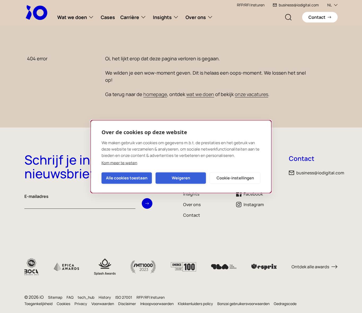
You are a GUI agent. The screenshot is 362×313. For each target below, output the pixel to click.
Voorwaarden (102, 303)
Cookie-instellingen (235, 178)
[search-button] (288, 17)
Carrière (129, 17)
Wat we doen (72, 17)
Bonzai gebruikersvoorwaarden (243, 303)
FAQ (70, 297)
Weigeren (181, 178)
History (105, 297)
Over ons (196, 17)
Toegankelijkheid (38, 303)
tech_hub (86, 297)
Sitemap (55, 297)
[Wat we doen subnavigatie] (91, 17)
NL (329, 4)
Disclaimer (127, 303)
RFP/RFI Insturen (250, 4)
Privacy (80, 303)
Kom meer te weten (119, 162)
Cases (108, 17)
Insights (162, 17)
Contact (191, 215)
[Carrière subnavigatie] (143, 17)
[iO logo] (37, 12)
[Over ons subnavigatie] (210, 17)
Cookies (63, 303)
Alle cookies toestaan (126, 178)
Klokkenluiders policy (195, 303)
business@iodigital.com (299, 4)
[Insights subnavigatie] (176, 17)
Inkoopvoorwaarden (157, 303)
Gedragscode (285, 303)
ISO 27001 (123, 297)
